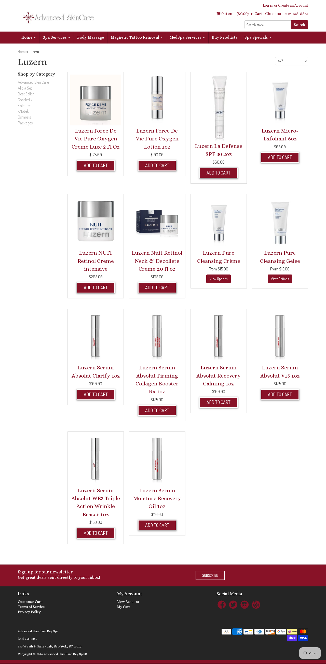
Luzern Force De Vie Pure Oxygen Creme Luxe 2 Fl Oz (96, 138)
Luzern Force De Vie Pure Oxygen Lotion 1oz (157, 138)
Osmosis (24, 117)
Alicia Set (25, 88)
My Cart (123, 607)
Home (27, 37)
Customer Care (30, 602)
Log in (268, 5)
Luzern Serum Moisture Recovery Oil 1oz (157, 498)
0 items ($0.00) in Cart (241, 13)
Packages (25, 122)
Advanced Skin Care (33, 82)
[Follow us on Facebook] (221, 604)
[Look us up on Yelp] (256, 604)
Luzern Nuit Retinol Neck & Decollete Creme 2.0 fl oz (157, 261)
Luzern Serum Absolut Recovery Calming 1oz (218, 375)
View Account (128, 602)
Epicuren (25, 105)
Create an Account (293, 5)
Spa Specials (256, 37)
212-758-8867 (296, 13)
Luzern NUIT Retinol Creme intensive (95, 261)
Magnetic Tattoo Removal (135, 37)
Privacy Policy (29, 612)
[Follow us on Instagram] (244, 604)
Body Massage (90, 37)
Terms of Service (31, 607)
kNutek (23, 111)
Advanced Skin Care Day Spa (38, 631)
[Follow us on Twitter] (233, 604)
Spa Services (55, 37)
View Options (218, 279)
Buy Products (225, 37)
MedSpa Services (186, 37)
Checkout (274, 13)
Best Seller (26, 93)
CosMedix (25, 99)
